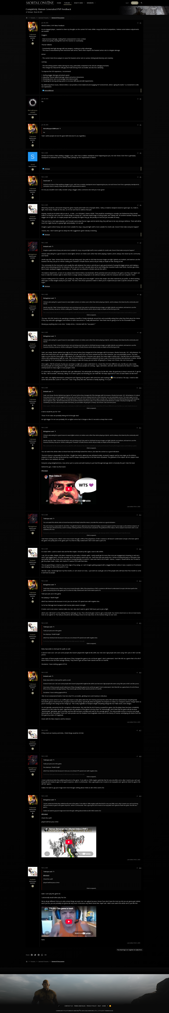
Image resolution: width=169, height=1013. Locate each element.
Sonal (33, 164)
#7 (140, 243)
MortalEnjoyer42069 (32, 111)
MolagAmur (32, 254)
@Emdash (44, 471)
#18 (140, 756)
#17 (140, 730)
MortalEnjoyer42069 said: (51, 128)
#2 (140, 99)
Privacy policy (92, 1006)
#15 (140, 623)
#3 (140, 125)
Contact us (69, 1006)
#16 (140, 672)
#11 (140, 428)
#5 (140, 177)
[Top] (107, 1005)
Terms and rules (79, 1006)
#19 (140, 796)
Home (104, 1006)
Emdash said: (47, 246)
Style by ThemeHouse (105, 1011)
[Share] (137, 23)
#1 (140, 23)
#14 (140, 581)
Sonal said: (46, 181)
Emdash (32, 217)
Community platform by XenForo (76, 1011)
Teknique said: (48, 518)
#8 (140, 294)
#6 (140, 205)
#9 (140, 332)
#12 (140, 515)
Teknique (30, 12)
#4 (140, 153)
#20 (140, 868)
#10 (140, 388)
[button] (71, 3)
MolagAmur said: (48, 298)
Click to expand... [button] (92, 315)
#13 (140, 549)
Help (99, 1006)
